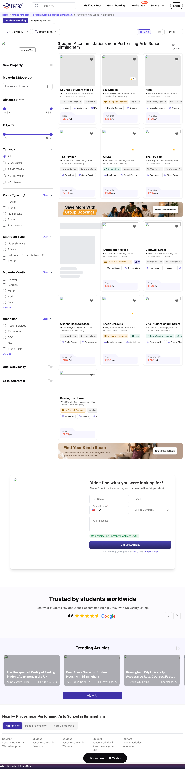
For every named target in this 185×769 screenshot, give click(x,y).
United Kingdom (20, 14)
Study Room (15, 348)
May (10, 302)
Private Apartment (41, 20)
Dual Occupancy (14, 367)
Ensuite (12, 201)
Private (12, 249)
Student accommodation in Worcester (133, 742)
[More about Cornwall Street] (163, 234)
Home (5, 14)
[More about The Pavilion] (77, 141)
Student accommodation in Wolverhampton (13, 742)
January (13, 279)
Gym (10, 342)
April (10, 296)
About (4, 766)
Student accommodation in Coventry (43, 742)
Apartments (15, 225)
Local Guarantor (14, 381)
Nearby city (13, 725)
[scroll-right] (177, 615)
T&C (136, 551)
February (13, 284)
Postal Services (17, 325)
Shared (12, 219)
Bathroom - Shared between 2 (26, 255)
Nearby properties (63, 725)
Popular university (36, 725)
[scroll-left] (168, 615)
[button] (94, 510)
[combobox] (54, 6)
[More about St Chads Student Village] (77, 70)
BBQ (10, 337)
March (11, 290)
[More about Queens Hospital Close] (77, 308)
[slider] (4, 108)
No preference (16, 243)
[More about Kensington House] (77, 383)
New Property (13, 65)
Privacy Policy (151, 551)
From (67, 117)
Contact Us (16, 766)
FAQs (27, 766)
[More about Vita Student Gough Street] (163, 308)
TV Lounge (14, 331)
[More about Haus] (163, 70)
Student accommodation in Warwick (73, 742)
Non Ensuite (15, 213)
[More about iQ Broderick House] (120, 234)
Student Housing (15, 20)
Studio (12, 207)
